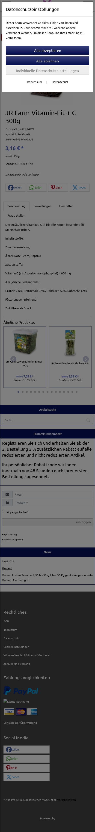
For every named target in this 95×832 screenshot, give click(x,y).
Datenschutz (60, 82)
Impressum (34, 82)
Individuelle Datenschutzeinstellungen (47, 70)
